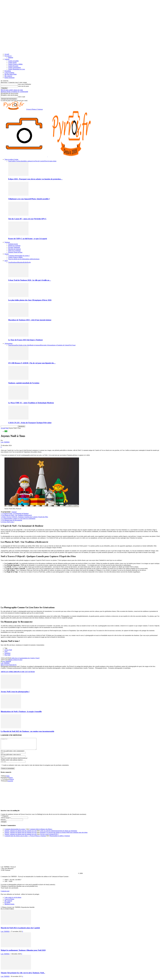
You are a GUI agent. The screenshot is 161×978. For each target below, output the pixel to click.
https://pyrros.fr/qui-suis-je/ (8, 664)
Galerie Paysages (13, 66)
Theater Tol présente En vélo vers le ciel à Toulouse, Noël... (23, 973)
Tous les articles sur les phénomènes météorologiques (23, 259)
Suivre (11, 777)
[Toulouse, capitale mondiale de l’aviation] (18, 379)
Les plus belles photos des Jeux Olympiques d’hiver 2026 (29, 300)
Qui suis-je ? (8, 56)
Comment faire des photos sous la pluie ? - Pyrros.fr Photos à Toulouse (25, 836)
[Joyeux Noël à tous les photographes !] (11, 688)
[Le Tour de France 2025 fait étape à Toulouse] (18, 336)
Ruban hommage (9, 77)
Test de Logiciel (40, 161)
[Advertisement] (80, 589)
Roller (25, 262)
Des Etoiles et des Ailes (23, 345)
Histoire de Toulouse (14, 245)
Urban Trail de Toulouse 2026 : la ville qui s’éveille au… (29, 280)
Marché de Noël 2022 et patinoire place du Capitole (20, 928)
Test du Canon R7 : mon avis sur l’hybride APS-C (27, 219)
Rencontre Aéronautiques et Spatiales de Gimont (55, 345)
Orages (6, 254)
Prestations (7, 71)
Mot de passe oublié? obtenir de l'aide (12, 90)
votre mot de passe (23, 86)
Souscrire (10, 781)
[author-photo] (6, 661)
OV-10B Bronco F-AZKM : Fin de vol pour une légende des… (32, 363)
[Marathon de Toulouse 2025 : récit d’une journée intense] (18, 316)
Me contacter (8, 76)
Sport (6, 260)
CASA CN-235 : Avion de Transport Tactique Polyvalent (29, 423)
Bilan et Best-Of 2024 (15, 659)
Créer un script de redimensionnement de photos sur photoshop (58, 831)
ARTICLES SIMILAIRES (9, 671)
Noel (5, 651)
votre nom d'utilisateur (24, 84)
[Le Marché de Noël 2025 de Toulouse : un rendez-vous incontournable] (11, 728)
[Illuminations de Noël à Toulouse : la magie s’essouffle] (11, 708)
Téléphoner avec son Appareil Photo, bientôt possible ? (29, 199)
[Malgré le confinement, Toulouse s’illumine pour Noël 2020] (16, 946)
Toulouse (7, 242)
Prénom (3, 819)
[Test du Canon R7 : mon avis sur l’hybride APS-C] (18, 215)
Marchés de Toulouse (14, 249)
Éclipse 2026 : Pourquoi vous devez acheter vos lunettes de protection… (35, 179)
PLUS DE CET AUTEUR (26, 671)
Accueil (6, 54)
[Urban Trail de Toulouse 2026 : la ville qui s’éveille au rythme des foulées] (18, 276)
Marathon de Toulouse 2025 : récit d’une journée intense (29, 320)
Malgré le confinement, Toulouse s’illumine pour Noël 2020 (23, 950)
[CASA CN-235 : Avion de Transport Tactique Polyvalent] (18, 419)
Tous (9, 161)
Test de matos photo (50, 161)
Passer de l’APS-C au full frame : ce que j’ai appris (27, 239)
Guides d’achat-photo (17, 161)
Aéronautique (8, 343)
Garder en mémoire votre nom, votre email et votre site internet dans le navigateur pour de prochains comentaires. (36, 765)
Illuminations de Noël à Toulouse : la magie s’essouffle (21, 711)
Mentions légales (9, 904)
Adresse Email (5, 817)
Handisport (14, 262)
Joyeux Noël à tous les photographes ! (15, 692)
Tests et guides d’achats (11, 159)
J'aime (7, 776)
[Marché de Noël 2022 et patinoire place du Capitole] (16, 924)
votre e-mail (21, 97)
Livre (33, 161)
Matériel (10, 57)
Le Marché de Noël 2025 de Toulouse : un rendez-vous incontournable (27, 731)
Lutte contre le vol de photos (12, 897)
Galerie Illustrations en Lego (16, 69)
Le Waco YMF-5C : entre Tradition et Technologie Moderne (31, 403)
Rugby (29, 262)
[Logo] (24, 156)
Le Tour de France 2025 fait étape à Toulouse (25, 340)
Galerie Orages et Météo (15, 64)
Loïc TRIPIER (5, 442)
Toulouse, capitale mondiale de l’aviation (23, 383)
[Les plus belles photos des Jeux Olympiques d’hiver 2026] (18, 296)
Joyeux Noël (8, 650)
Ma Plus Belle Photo (10, 74)
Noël (7, 428)
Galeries (6, 59)
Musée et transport (35, 345)
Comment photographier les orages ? (19, 255)
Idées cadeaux (28, 161)
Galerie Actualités (13, 61)
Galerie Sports (12, 62)
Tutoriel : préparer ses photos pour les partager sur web (20, 831)
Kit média (7, 902)
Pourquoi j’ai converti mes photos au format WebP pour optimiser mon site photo (63, 832)
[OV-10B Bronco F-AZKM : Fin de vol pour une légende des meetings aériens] (18, 359)
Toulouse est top (13, 244)
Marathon (20, 262)
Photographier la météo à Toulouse (59, 836)
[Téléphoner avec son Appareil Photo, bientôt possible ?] (18, 195)
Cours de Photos (9, 72)
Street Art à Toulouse (14, 250)
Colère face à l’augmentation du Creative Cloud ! (25, 658)
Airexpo (13, 345)
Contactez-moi (5, 891)
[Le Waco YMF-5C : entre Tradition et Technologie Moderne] (18, 399)
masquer (14, 512)
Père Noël (7, 655)
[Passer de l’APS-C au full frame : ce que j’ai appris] (18, 235)
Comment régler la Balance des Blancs (40, 829)
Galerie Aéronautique (14, 67)
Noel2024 (7, 653)
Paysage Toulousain (14, 247)
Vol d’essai (72, 345)
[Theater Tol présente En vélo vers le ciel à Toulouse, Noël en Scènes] (16, 969)
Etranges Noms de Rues (15, 252)
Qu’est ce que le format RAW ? (49, 834)
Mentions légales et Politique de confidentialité (14, 91)
